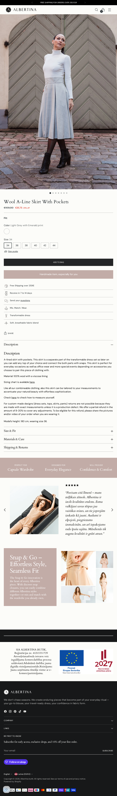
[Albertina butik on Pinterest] (15, 712)
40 (35, 245)
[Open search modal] (96, 10)
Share (10, 333)
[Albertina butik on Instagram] (10, 712)
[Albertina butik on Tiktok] (20, 712)
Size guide (13, 251)
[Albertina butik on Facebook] (5, 712)
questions (25, 300)
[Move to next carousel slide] (112, 510)
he (12, 397)
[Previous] (32, 2)
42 (44, 245)
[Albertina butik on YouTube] (25, 712)
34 (7, 245)
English (7, 774)
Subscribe (108, 751)
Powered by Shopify (12, 781)
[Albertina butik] (21, 9)
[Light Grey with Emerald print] (7, 231)
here (32, 382)
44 (54, 245)
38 (26, 245)
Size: (8, 239)
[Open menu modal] (109, 10)
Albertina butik (26, 779)
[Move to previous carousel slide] (5, 510)
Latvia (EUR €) (24, 774)
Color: (23, 225)
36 (17, 245)
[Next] (85, 2)
